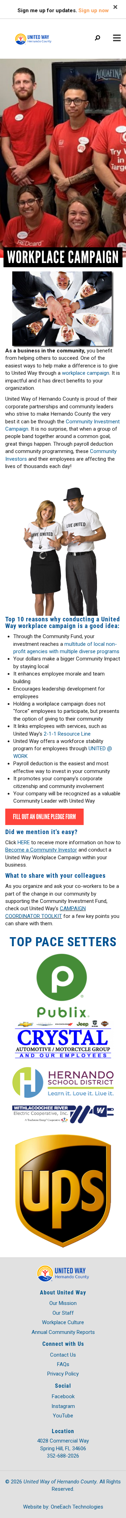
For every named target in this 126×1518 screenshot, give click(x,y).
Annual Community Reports (63, 1332)
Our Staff (63, 1313)
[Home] (42, 35)
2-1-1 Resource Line (67, 734)
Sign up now (93, 10)
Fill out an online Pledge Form (44, 816)
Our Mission (63, 1303)
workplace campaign (85, 373)
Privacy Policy (63, 1374)
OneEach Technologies (77, 1507)
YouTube (63, 1416)
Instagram (63, 1406)
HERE (24, 842)
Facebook (63, 1396)
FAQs (63, 1364)
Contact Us (63, 1355)
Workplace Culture (63, 1322)
